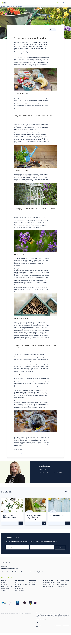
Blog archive (18, 6)
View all (67, 491)
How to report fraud (19, 590)
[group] (12, 511)
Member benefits (5, 588)
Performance (4, 584)
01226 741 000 (4, 566)
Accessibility (18, 613)
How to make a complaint (21, 584)
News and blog (10, 6)
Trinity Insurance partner (62, 584)
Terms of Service (66, 625)
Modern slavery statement (49, 582)
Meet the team (4, 582)
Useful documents (19, 588)
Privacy (2, 613)
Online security (12, 613)
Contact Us (17, 586)
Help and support (19, 580)
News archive (32, 582)
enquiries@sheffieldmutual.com (9, 568)
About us (3, 580)
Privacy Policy (58, 625)
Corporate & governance (63, 580)
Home (2, 6)
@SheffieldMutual (41, 469)
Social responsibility (48, 580)
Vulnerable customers (48, 586)
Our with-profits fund (62, 582)
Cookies (6, 613)
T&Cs (23, 613)
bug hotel (24, 366)
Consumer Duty (60, 586)
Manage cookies (27, 613)
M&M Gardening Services (38, 134)
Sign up (60, 547)
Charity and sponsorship (6, 586)
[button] (68, 2)
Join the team (4, 590)
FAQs (16, 582)
